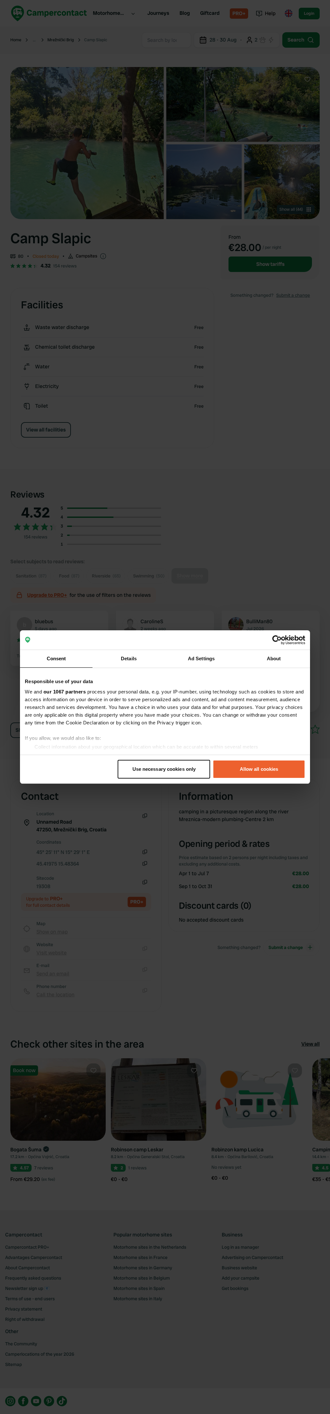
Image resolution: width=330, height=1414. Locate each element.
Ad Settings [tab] (201, 658)
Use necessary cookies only (164, 769)
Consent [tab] (56, 658)
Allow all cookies (259, 769)
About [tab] (274, 658)
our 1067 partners (65, 691)
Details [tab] (129, 658)
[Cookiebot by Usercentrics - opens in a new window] (277, 640)
